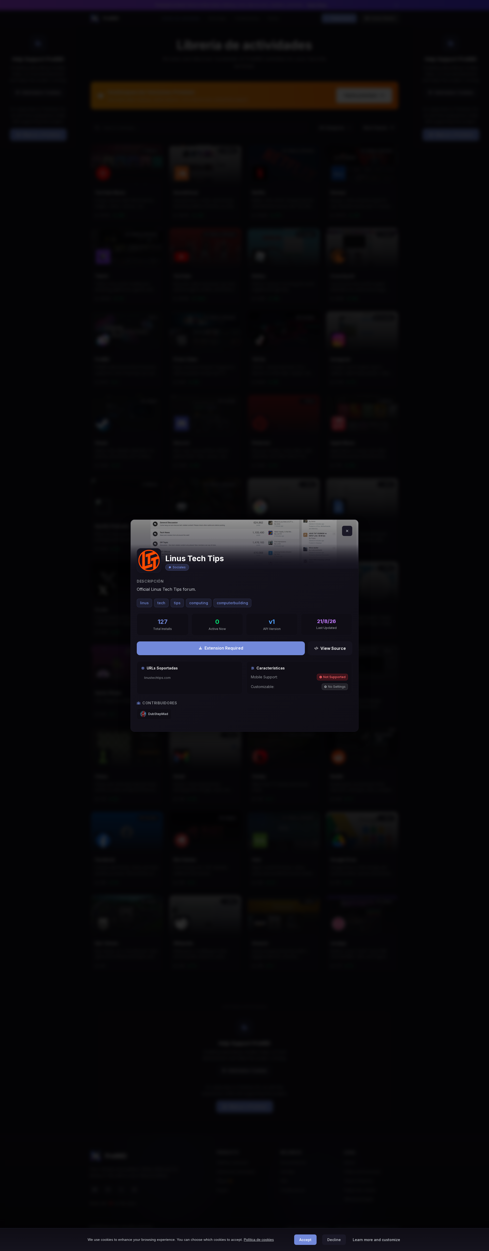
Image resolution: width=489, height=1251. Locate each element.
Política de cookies (259, 1240)
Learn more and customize (376, 1240)
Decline (334, 1240)
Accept (305, 1240)
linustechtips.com (157, 678)
